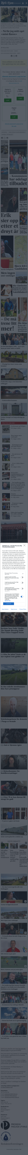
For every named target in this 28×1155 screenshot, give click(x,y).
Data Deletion (5, 609)
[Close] (24, 545)
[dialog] (14, 577)
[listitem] (14, 574)
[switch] (22, 577)
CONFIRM (8, 603)
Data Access (14, 609)
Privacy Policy (22, 609)
